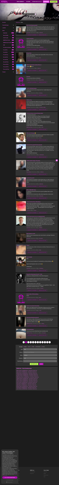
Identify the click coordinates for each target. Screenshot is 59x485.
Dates (3, 30)
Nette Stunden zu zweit (31, 233)
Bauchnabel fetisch (30, 329)
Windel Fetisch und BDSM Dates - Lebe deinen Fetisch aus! (26, 373)
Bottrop (43, 323)
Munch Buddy (5, 35)
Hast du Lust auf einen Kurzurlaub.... (33, 305)
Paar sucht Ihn (5, 64)
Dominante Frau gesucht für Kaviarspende (34, 144)
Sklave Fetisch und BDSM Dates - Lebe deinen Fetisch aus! (26, 370)
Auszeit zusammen (30, 38)
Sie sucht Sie (5, 59)
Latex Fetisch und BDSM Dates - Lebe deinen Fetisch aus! (26, 388)
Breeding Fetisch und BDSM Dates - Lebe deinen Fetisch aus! (27, 375)
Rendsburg (41, 268)
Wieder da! (46, 1)
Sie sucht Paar (5, 61)
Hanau (40, 137)
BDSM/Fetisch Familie (7, 42)
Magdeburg (41, 47)
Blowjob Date (29, 53)
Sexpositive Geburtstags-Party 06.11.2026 (34, 274)
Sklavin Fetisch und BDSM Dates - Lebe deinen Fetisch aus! (26, 379)
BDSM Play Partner (6, 40)
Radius (21, 355)
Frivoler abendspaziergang (31, 88)
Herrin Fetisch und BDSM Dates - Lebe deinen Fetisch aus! (26, 382)
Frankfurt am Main (43, 107)
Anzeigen (21, 346)
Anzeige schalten (42, 34)
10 (47, 342)
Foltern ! (28, 245)
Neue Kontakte (29, 257)
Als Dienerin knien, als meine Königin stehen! (35, 113)
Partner (45, 470)
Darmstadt (41, 238)
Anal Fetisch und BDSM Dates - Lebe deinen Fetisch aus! (26, 387)
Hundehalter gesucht (30, 177)
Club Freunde (5, 37)
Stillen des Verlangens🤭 (31, 133)
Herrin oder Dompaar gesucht (32, 25)
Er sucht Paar (5, 54)
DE (40, 1)
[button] (9, 482)
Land (22, 349)
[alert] (9, 466)
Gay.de (45, 473)
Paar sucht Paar (6, 69)
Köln (40, 57)
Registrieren (53, 1)
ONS (27, 68)
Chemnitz (41, 32)
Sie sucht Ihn (5, 57)
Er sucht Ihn (5, 49)
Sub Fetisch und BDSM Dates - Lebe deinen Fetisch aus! (26, 383)
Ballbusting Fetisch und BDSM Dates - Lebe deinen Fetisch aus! (27, 377)
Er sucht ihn (32, 473)
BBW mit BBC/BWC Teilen (31, 189)
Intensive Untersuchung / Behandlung (33, 201)
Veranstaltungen (5, 25)
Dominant (28, 76)
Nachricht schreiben (32, 34)
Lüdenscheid (42, 154)
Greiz (40, 310)
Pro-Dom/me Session (7, 47)
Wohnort (21, 352)
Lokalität (4, 27)
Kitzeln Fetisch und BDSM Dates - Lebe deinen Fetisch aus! (26, 386)
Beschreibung (20, 361)
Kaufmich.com (46, 475)
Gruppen (4, 71)
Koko (44, 476)
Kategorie (21, 358)
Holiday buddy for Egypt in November (33, 160)
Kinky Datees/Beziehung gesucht (33, 317)
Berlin (40, 297)
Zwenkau (42, 288)
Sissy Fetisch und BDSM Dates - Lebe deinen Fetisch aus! (26, 371)
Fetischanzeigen (32, 471)
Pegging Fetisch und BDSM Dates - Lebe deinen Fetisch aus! (27, 378)
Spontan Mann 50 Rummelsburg (32, 294)
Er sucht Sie (5, 52)
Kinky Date (5, 32)
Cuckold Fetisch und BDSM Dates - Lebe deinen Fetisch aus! (27, 374)
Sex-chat (4, 22)
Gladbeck (40, 227)
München (39, 68)
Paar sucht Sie (5, 66)
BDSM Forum (32, 470)
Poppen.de (45, 471)
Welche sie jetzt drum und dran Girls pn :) (34, 64)
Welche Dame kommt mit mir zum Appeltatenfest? (36, 216)
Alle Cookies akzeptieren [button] (10, 477)
